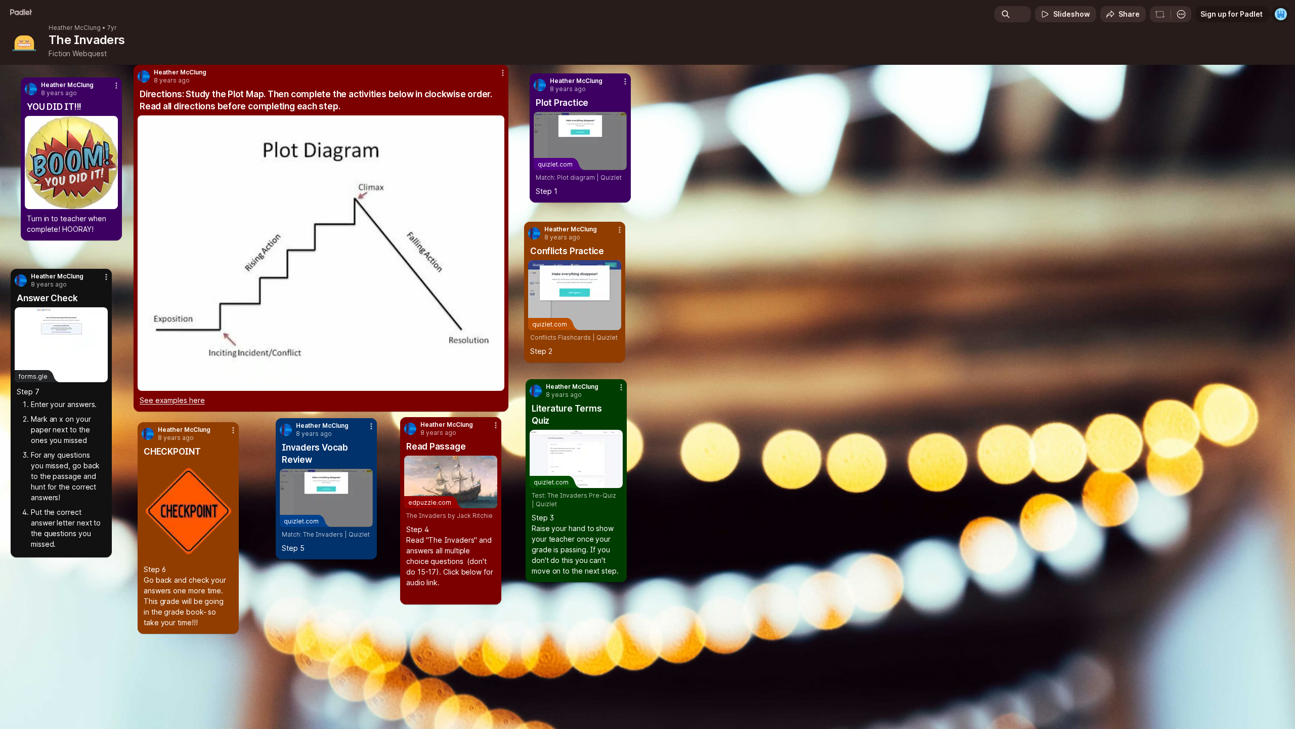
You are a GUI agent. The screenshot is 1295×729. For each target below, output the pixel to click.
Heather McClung (75, 27)
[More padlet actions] (1181, 14)
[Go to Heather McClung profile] (21, 280)
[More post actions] (106, 277)
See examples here (172, 400)
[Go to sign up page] (1281, 14)
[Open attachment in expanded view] (71, 162)
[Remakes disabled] (1160, 14)
